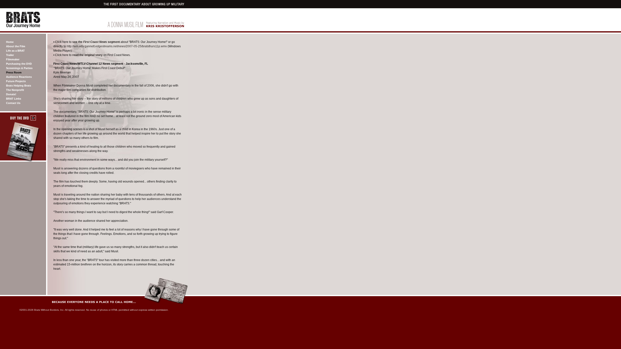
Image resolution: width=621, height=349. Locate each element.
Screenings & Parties (19, 68)
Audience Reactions (19, 76)
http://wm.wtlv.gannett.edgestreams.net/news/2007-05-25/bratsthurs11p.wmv (117, 46)
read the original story (87, 55)
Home (10, 41)
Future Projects (16, 81)
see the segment (96, 42)
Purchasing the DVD (19, 63)
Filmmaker (12, 59)
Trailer (10, 55)
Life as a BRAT (15, 50)
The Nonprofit (15, 89)
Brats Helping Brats (18, 85)
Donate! (11, 94)
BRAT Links (13, 98)
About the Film (15, 46)
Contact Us (13, 103)
